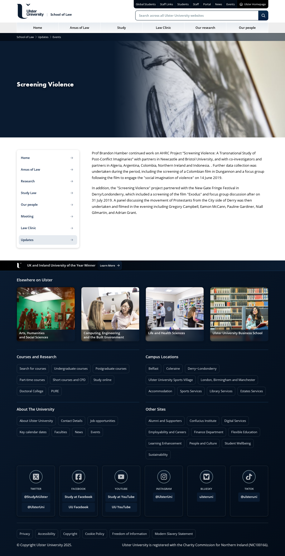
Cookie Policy (94, 534)
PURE (55, 391)
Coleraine (171, 367)
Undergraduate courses (69, 367)
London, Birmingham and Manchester (228, 380)
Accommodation (159, 390)
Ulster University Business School (237, 333)
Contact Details (71, 421)
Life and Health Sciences (166, 333)
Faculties (60, 432)
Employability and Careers (166, 431)
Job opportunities (102, 421)
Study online (101, 378)
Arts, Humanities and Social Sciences (33, 335)
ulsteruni (206, 497)
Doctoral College (30, 390)
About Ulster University (36, 421)
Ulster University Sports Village (171, 380)
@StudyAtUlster (36, 497)
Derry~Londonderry (201, 367)
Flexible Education (242, 431)
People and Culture (202, 442)
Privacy (25, 534)
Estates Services (250, 390)
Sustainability (157, 453)
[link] (46, 314)
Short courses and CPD (68, 378)
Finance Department (207, 431)
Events (94, 431)
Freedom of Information (129, 534)
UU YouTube (121, 507)
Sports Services (189, 390)
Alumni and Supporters (164, 419)
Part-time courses (31, 378)
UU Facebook (78, 507)
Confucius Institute (201, 419)
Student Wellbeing (236, 442)
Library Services (219, 390)
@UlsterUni (33, 506)
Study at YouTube (121, 497)
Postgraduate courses (109, 367)
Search (263, 15)
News (77, 431)
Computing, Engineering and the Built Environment (104, 335)
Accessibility (46, 534)
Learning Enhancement (164, 442)
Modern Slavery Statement (174, 534)
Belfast (152, 367)
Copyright (70, 534)
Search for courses (33, 368)
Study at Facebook (78, 497)
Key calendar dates (33, 432)
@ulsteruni (247, 496)
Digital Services (233, 419)
